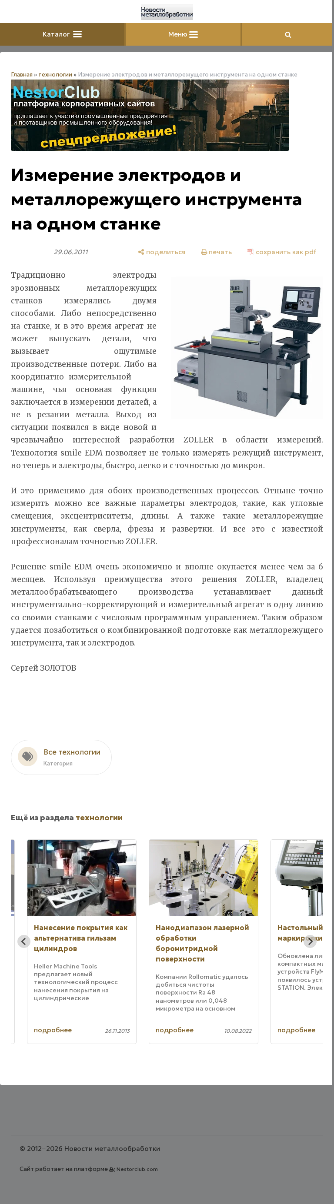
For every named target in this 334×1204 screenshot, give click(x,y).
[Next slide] (310, 941)
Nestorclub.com (137, 1169)
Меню (178, 34)
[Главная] (167, 12)
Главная (22, 74)
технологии (55, 74)
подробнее (53, 1030)
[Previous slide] (23, 941)
